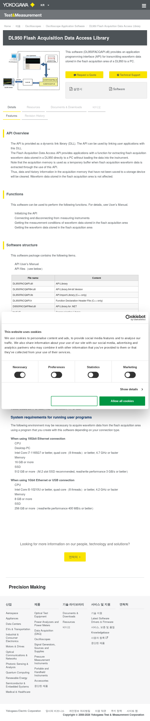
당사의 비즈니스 (55, 711)
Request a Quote (86, 75)
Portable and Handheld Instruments (41, 672)
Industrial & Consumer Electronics (12, 637)
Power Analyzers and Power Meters (46, 623)
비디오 (66, 627)
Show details (129, 389)
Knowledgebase (100, 632)
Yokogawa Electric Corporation (23, 711)
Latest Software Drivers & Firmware (102, 619)
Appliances (12, 618)
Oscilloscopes (33, 26)
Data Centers (13, 624)
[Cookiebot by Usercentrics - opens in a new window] (128, 318)
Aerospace (12, 613)
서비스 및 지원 (100, 604)
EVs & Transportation (18, 629)
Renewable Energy (16, 678)
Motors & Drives (15, 646)
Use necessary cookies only (74, 401)
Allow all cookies (122, 401)
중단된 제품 (41, 686)
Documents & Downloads (70, 614)
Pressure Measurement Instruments (42, 660)
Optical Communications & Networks (17, 655)
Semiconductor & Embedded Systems (17, 684)
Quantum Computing (17, 672)
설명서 (77, 89)
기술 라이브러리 (73, 604)
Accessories (41, 680)
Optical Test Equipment (41, 614)
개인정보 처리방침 (79, 711)
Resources (69, 622)
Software (119, 89)
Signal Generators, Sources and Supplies (44, 647)
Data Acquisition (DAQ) (43, 632)
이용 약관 (100, 711)
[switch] (56, 375)
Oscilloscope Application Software (65, 26)
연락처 (74, 557)
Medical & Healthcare (18, 692)
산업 (9, 604)
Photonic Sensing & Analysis (17, 665)
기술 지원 (96, 613)
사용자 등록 (98, 637)
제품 (18, 26)
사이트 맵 (132, 711)
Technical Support (130, 75)
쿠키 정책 (116, 711)
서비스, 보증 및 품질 (103, 627)
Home (7, 26)
